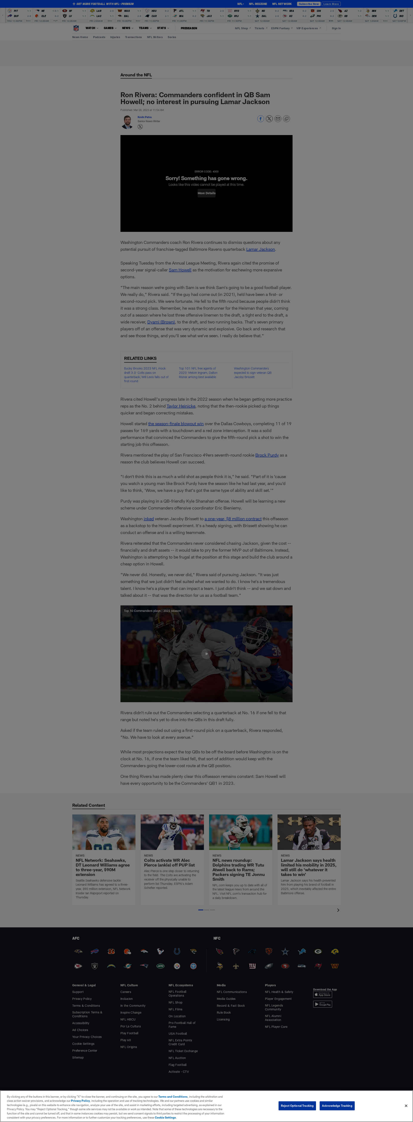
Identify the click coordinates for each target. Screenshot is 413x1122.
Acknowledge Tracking (337, 1105)
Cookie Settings (165, 1117)
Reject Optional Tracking (297, 1105)
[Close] (406, 1106)
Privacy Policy (80, 1100)
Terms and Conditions (173, 1096)
